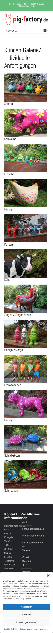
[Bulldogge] (25, 391)
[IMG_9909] (25, 215)
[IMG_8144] (25, 250)
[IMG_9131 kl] (25, 356)
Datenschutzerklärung (29, 629)
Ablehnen (26, 614)
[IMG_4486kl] (25, 180)
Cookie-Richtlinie (11, 629)
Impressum (44, 629)
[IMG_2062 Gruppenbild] (25, 145)
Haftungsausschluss (26, 528)
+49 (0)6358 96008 (8, 549)
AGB (24, 521)
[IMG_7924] (25, 461)
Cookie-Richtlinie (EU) (26, 561)
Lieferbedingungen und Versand (26, 546)
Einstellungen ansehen (26, 622)
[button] (48, 575)
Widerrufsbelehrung (26, 535)
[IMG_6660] (25, 109)
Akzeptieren (26, 607)
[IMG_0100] (25, 426)
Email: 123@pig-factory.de (31, 5)
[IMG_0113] (25, 285)
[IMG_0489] (25, 320)
